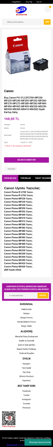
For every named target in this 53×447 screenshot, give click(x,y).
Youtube (26, 403)
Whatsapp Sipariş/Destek (40, 442)
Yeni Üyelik (26, 368)
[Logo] (22, 11)
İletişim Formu (26, 318)
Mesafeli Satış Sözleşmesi (26, 336)
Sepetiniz (26, 380)
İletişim (26, 313)
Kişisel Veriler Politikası (26, 349)
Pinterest (26, 408)
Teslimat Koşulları (26, 353)
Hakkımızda (26, 309)
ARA (47, 22)
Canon (22, 125)
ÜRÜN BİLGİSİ (10, 178)
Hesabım (26, 364)
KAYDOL (43, 295)
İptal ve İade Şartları (26, 345)
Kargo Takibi (26, 326)
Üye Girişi (26, 372)
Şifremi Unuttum (26, 376)
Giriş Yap (28, 2)
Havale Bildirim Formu (26, 322)
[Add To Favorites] (14, 152)
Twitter (26, 395)
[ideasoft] (12, 445)
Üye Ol (38, 2)
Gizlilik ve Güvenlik (26, 341)
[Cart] (47, 9)
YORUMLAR (25, 178)
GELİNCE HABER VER (26, 160)
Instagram (26, 399)
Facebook (26, 391)
